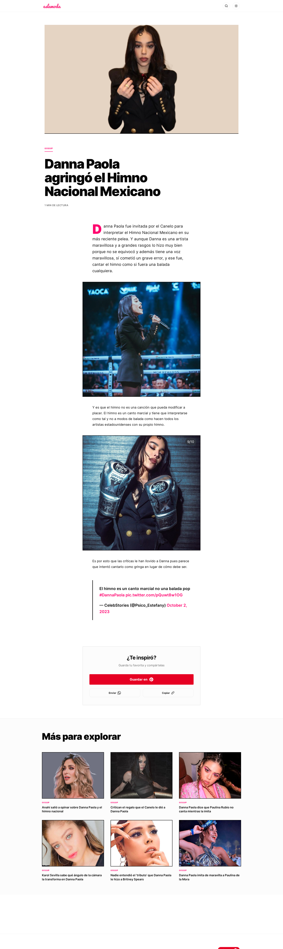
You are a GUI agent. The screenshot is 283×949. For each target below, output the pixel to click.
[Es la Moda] (52, 5)
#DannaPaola (112, 595)
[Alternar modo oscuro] (236, 5)
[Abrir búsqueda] (226, 5)
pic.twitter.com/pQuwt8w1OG (154, 595)
